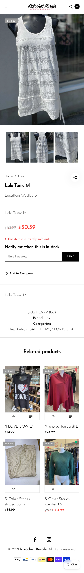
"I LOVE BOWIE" (19, 427)
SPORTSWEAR (64, 329)
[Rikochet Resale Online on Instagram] (49, 539)
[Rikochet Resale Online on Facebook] (35, 539)
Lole (48, 318)
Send (70, 256)
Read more (31, 416)
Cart (77, 6)
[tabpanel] (42, 69)
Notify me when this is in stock (32, 247)
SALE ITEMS (40, 329)
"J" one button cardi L (61, 427)
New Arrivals (18, 329)
